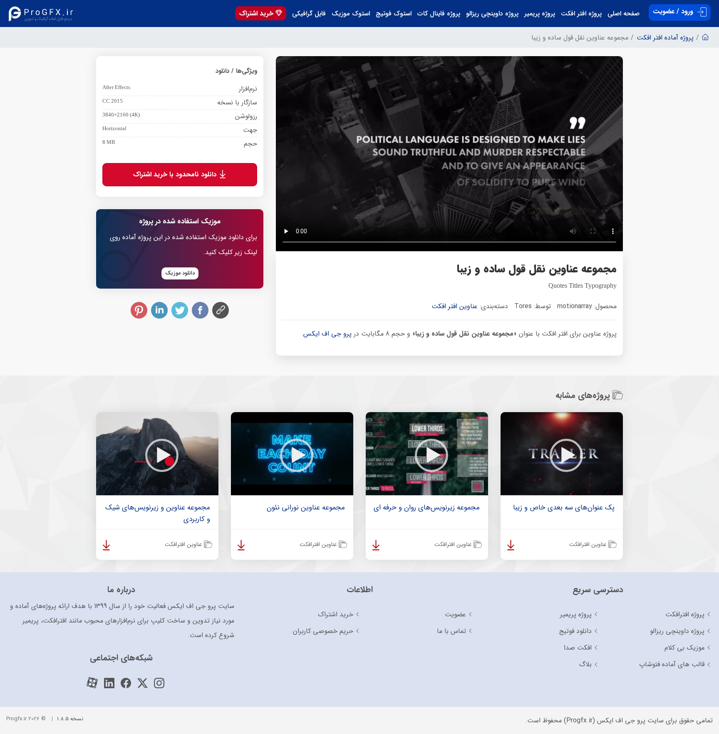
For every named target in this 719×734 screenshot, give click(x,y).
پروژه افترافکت (684, 614)
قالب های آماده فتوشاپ (671, 664)
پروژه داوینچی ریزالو (492, 14)
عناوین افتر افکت (454, 306)
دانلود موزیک (180, 273)
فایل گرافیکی (309, 14)
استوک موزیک (351, 14)
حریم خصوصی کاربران (323, 631)
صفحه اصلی (623, 14)
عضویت (455, 614)
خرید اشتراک (257, 13)
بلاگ (585, 664)
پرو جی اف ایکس (327, 334)
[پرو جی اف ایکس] (42, 13)
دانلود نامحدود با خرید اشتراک (175, 174)
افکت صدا (578, 648)
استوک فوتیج (394, 14)
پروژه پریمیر (539, 14)
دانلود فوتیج (575, 631)
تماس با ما (451, 631)
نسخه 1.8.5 (70, 718)
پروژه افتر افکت (581, 14)
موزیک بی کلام (684, 648)
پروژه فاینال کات (438, 14)
